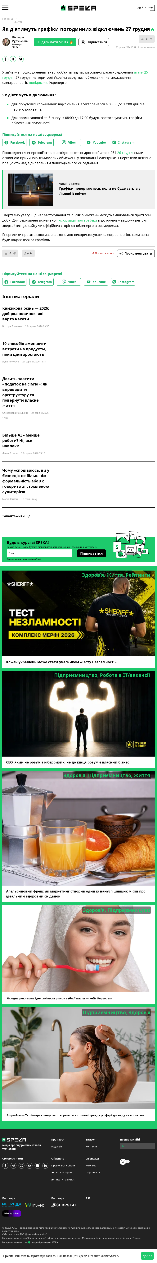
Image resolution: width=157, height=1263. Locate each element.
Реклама (91, 1165)
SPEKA (13, 1227)
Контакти (91, 1146)
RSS (88, 1198)
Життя (18, 22)
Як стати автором (61, 1172)
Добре (147, 1256)
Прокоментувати (138, 253)
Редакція (56, 1146)
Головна (7, 19)
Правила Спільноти (63, 1165)
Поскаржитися (104, 253)
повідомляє (39, 82)
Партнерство (93, 1172)
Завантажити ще (16, 516)
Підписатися (97, 42)
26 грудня (125, 152)
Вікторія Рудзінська (20, 39)
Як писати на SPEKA (62, 1179)
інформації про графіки (78, 220)
